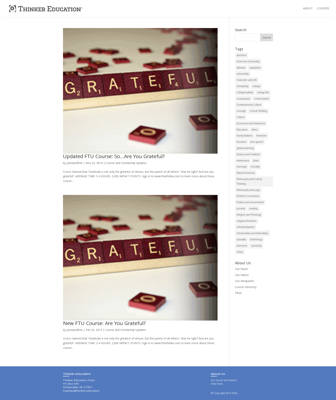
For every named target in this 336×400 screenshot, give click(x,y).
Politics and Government (250, 202)
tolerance (242, 245)
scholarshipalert (246, 227)
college (256, 86)
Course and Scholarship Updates (126, 163)
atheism (241, 67)
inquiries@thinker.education (81, 390)
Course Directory (245, 287)
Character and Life (247, 80)
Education (242, 129)
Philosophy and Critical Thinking (249, 181)
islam (256, 160)
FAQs (238, 293)
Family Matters (245, 135)
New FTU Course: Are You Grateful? (104, 323)
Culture (241, 117)
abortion (241, 55)
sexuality (241, 239)
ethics (254, 129)
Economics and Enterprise (251, 123)
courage (241, 111)
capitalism (255, 67)
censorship (243, 73)
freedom (241, 142)
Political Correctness (248, 196)
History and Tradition (248, 154)
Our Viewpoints (244, 281)
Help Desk (217, 383)
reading (253, 208)
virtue (240, 252)
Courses (323, 8)
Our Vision (241, 269)
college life (263, 92)
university (256, 245)
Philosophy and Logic (248, 190)
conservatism (261, 98)
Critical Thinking (258, 111)
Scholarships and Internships (252, 233)
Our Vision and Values (224, 380)
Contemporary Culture (249, 104)
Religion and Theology (249, 214)
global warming (245, 148)
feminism (261, 135)
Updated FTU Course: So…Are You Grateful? (114, 156)
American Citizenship (248, 61)
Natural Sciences (246, 172)
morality (255, 166)
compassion (243, 98)
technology (256, 239)
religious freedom (246, 221)
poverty (241, 208)
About (308, 8)
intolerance (243, 160)
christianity (242, 86)
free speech (256, 142)
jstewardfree (75, 163)
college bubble (245, 92)
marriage (242, 166)
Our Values (242, 275)
